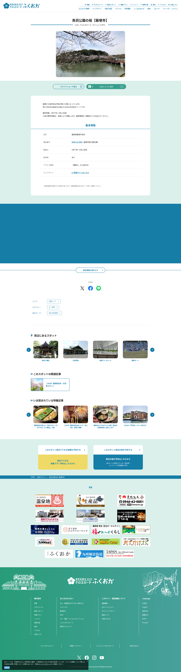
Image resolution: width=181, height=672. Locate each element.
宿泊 (35, 626)
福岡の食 (37, 623)
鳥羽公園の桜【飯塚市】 (57, 477)
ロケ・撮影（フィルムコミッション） (72, 619)
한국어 (144, 619)
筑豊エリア (52, 301)
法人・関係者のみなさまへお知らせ (71, 603)
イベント (37, 619)
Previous (29, 350)
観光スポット (42, 477)
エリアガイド (97, 9)
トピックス (63, 607)
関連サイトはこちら (81, 172)
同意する (7, 667)
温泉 (148, 9)
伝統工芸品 (108, 9)
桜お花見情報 (53, 313)
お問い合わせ (106, 619)
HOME (33, 477)
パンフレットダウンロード (105, 646)
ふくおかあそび (139, 9)
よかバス (157, 9)
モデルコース (38, 607)
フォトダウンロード (66, 623)
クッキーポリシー (45, 664)
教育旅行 (63, 611)
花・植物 (52, 307)
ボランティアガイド (108, 611)
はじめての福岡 (84, 9)
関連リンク (105, 615)
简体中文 (145, 611)
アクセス (37, 630)
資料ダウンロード (66, 626)
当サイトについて (108, 607)
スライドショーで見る (68, 86)
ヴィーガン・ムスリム (170, 9)
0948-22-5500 (77, 142)
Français (145, 623)
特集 (35, 603)
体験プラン (38, 615)
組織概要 (105, 603)
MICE (61, 615)
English (144, 607)
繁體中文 (145, 615)
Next (152, 350)
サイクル (118, 9)
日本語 (144, 603)
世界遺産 (128, 9)
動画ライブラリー (76, 646)
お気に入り (38, 634)
